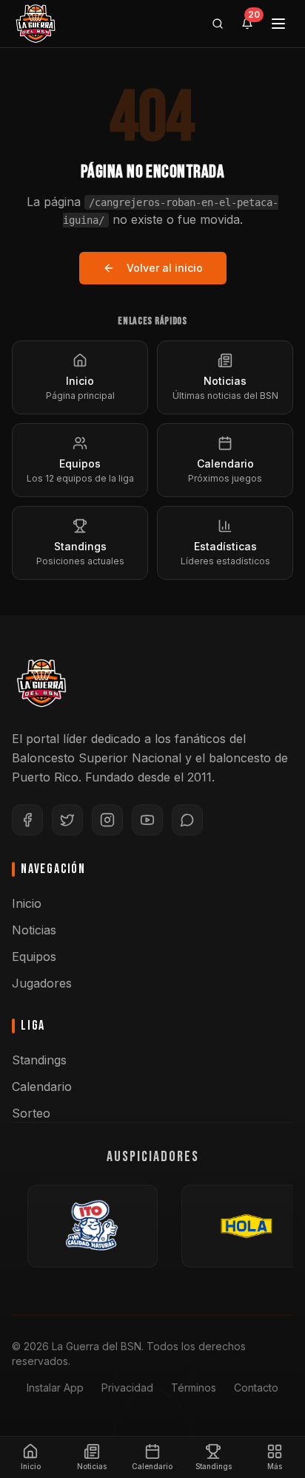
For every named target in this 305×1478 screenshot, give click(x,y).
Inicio (26, 903)
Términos (193, 1387)
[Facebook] (27, 819)
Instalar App (55, 1387)
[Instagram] (107, 819)
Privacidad (127, 1387)
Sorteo (31, 1113)
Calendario (42, 1086)
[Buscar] (217, 23)
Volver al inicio (165, 267)
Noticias (34, 930)
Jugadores (42, 983)
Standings (39, 1060)
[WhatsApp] (187, 819)
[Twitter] (67, 819)
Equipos (34, 956)
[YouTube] (147, 819)
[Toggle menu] (278, 23)
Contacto (256, 1387)
